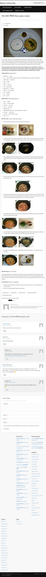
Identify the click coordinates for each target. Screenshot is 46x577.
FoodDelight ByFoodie (36, 446)
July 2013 (3, 540)
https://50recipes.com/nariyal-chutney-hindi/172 (16, 355)
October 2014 (4, 528)
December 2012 (4, 553)
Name (5, 415)
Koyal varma (5, 323)
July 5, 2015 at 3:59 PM (6, 338)
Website (5, 422)
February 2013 (4, 548)
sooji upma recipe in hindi (31, 292)
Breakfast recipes (22, 20)
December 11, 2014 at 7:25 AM (10, 382)
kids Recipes (34, 478)
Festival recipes (35, 471)
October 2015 (4, 526)
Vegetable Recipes (7, 7)
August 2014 (4, 531)
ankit (33, 438)
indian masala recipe (36, 473)
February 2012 (4, 565)
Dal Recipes (34, 464)
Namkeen (34, 486)
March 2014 (3, 533)
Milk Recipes (34, 483)
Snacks (32, 20)
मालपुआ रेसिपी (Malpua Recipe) (22, 483)
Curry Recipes (34, 461)
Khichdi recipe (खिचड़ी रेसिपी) (22, 464)
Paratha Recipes (35, 488)
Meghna (5, 20)
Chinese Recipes (28, 7)
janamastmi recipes (36, 476)
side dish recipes (35, 503)
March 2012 (3, 562)
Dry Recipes (34, 469)
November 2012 (4, 555)
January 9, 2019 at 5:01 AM (7, 325)
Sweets (33, 510)
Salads (33, 500)
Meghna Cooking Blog (7, 3)
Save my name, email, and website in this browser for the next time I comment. (21, 425)
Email (5, 419)
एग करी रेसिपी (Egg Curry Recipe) (22, 462)
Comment (5, 404)
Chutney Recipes (35, 459)
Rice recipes (34, 498)
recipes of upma (14, 292)
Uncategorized (35, 512)
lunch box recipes (35, 481)
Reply (4, 331)
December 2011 (4, 570)
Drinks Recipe (34, 466)
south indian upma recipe (7, 295)
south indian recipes (36, 20)
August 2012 (4, 560)
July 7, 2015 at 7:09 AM (8, 351)
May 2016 (3, 521)
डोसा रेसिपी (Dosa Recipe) (21, 501)
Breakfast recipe (19, 10)
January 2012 (4, 567)
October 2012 (4, 557)
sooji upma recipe (22, 292)
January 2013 (4, 550)
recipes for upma (6, 292)
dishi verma (34, 442)
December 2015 (4, 524)
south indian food (7, 10)
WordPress (41, 574)
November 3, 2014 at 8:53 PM (8, 366)
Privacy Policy (19, 524)
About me (18, 521)
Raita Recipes (34, 493)
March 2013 (3, 545)
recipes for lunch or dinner (37, 495)
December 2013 (4, 536)
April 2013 (3, 543)
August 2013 (4, 538)
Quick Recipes (17, 7)
